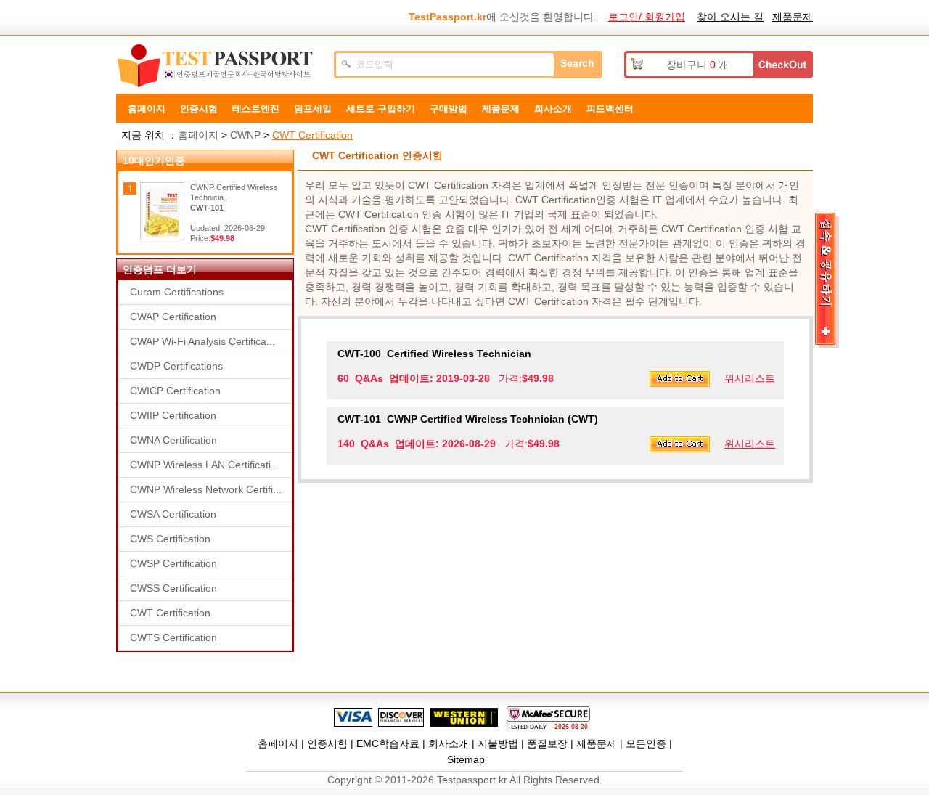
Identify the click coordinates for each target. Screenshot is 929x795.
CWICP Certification (175, 390)
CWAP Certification (173, 316)
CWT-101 (207, 207)
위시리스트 (749, 378)
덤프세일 (313, 108)
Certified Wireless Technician (434, 353)
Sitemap (466, 759)
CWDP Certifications (176, 366)
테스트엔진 (255, 108)
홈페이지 (146, 108)
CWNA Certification (173, 440)
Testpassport (217, 66)
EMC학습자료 (388, 743)
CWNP (245, 135)
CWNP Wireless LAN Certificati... (204, 464)
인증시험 (199, 108)
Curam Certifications (177, 292)
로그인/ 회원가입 (646, 17)
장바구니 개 (697, 64)
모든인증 (646, 743)
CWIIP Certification (173, 415)
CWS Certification (170, 539)
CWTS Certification (173, 637)
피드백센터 (610, 108)
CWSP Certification (173, 563)
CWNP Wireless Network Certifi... (206, 489)
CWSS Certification (173, 588)
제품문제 (792, 17)
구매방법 (448, 108)
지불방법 (498, 743)
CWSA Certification (173, 514)
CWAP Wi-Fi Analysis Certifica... (202, 341)
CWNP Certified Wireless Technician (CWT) (467, 419)
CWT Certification (312, 135)
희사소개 (553, 108)
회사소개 (448, 743)
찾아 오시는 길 (730, 17)
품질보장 (547, 743)
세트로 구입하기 (380, 108)
